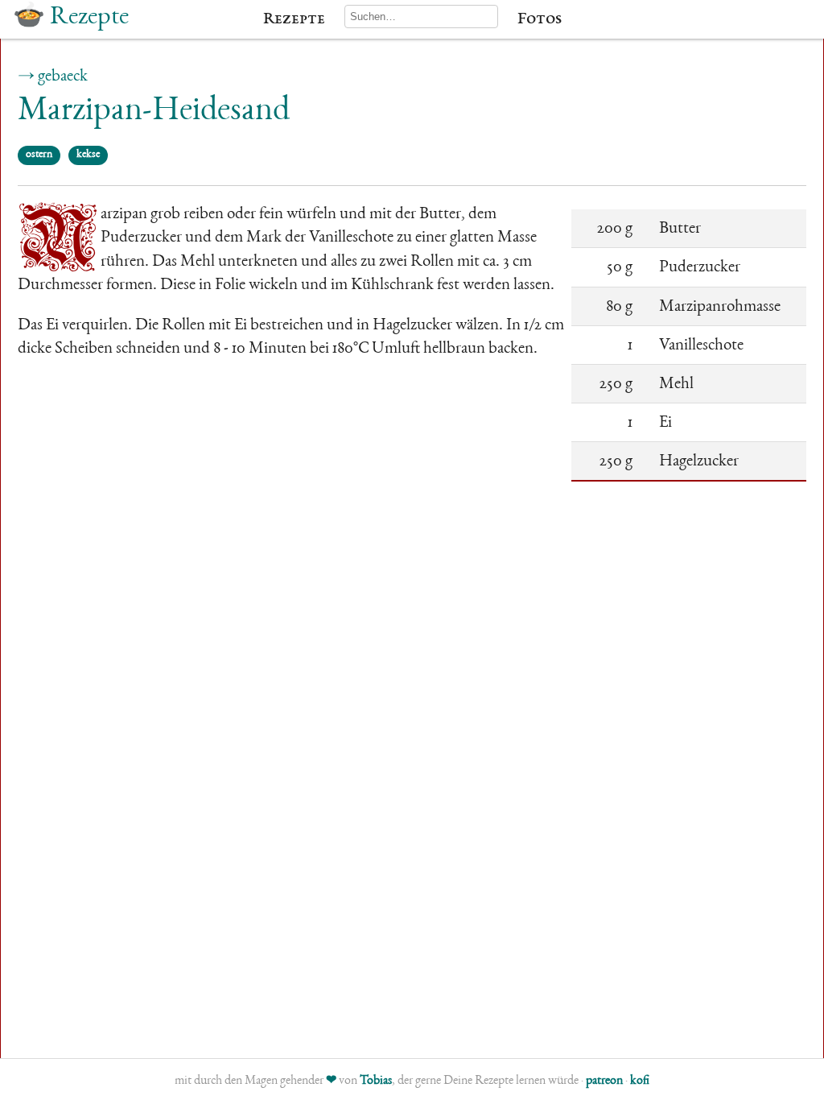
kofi (639, 1081)
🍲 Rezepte (71, 18)
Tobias (376, 1081)
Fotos (539, 19)
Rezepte (294, 19)
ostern (39, 154)
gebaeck (63, 76)
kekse (88, 154)
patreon (604, 1081)
